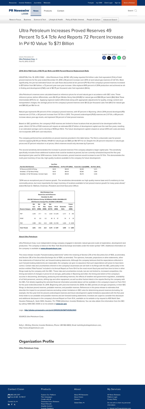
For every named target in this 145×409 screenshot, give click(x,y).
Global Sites (78, 403)
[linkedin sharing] (114, 58)
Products (48, 10)
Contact (60, 10)
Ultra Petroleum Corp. (29, 348)
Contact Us (12, 401)
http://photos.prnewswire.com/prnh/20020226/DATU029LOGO (50, 310)
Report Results (46, 404)
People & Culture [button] (93, 19)
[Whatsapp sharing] (119, 58)
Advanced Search (110, 19)
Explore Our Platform (48, 395)
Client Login (108, 3)
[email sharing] (124, 58)
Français (91, 3)
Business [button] (27, 19)
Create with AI (46, 399)
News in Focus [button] (15, 19)
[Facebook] (12, 404)
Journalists (37, 3)
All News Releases (113, 395)
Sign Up (117, 3)
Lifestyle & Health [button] (56, 19)
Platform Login (112, 397)
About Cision (78, 397)
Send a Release (129, 3)
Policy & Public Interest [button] (75, 19)
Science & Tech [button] (40, 19)
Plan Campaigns (46, 397)
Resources (13, 3)
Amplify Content (46, 406)
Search (130, 10)
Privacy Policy (112, 399)
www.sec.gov (61, 303)
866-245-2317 (15, 395)
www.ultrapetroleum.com (51, 248)
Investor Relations (25, 3)
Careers (77, 399)
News (36, 10)
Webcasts (47, 3)
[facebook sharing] (104, 58)
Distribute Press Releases (50, 401)
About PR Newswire (81, 395)
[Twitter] (14, 404)
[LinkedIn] (9, 404)
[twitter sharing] (109, 58)
